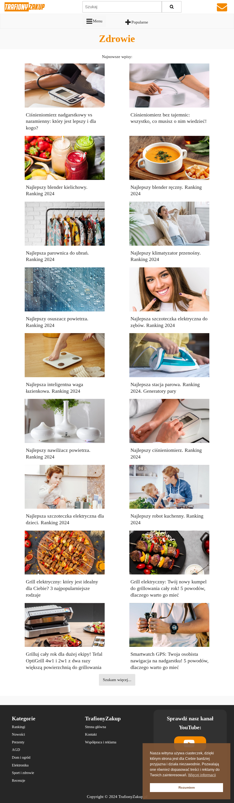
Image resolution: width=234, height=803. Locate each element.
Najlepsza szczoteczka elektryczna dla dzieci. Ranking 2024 (65, 519)
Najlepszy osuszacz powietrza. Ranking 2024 (57, 322)
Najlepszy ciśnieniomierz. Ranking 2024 (166, 453)
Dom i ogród (21, 757)
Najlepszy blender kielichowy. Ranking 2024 (57, 190)
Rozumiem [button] (186, 787)
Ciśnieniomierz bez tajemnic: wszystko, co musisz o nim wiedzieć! (168, 118)
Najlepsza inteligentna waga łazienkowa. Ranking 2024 (54, 388)
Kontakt (91, 734)
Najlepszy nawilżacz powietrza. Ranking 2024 (58, 453)
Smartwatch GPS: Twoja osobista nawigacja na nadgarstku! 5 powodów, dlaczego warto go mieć (169, 660)
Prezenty (18, 742)
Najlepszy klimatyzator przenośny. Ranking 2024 (165, 256)
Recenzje (18, 780)
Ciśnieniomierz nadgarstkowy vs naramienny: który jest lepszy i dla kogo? (61, 121)
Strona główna (95, 727)
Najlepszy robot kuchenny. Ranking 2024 (166, 519)
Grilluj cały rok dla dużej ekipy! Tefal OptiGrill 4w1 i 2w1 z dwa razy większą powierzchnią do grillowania (64, 660)
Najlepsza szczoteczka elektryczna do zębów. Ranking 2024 (168, 322)
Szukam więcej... (117, 679)
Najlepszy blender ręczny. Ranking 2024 (166, 190)
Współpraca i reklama (100, 742)
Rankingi (18, 727)
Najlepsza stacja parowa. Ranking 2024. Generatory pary (165, 388)
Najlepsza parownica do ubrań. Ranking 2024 (57, 256)
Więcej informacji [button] (202, 775)
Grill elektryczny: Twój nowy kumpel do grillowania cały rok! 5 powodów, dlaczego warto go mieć (168, 588)
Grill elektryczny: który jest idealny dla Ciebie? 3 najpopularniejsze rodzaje (62, 588)
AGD (16, 750)
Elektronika (20, 765)
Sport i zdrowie (23, 773)
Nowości (18, 734)
